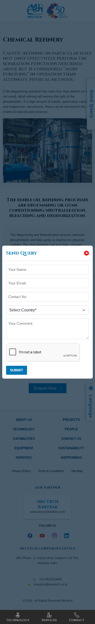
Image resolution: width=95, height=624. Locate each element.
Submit (16, 370)
